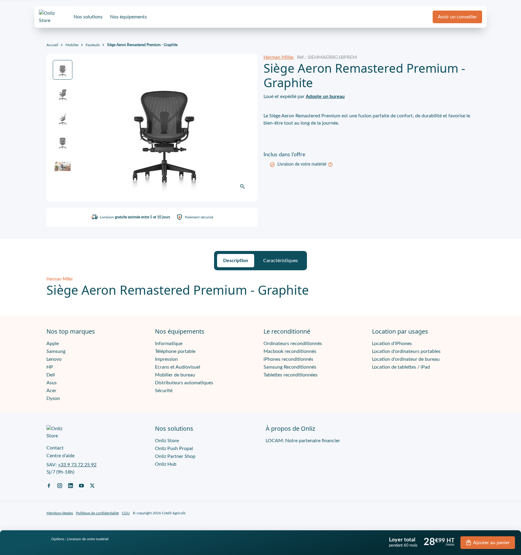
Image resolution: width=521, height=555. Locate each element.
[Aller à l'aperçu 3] (62, 118)
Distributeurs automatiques (184, 382)
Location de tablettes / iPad (401, 367)
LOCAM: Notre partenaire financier (303, 440)
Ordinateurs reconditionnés (293, 343)
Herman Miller (279, 57)
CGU (126, 513)
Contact (55, 448)
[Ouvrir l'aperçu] (242, 186)
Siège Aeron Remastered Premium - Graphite (142, 45)
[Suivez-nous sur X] (92, 485)
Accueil (52, 45)
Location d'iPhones (392, 343)
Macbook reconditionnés (290, 351)
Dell (50, 375)
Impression (166, 359)
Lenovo (54, 359)
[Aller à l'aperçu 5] (62, 166)
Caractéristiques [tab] (280, 260)
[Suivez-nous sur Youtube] (81, 485)
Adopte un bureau (325, 96)
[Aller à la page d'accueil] (52, 17)
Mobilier (72, 45)
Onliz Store (167, 440)
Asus (51, 382)
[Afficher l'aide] (330, 164)
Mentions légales (59, 513)
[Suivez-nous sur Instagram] (59, 485)
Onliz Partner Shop (175, 456)
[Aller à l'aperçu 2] (62, 93)
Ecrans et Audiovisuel (177, 367)
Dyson (53, 398)
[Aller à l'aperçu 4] (62, 142)
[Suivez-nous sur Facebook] (48, 485)
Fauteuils (93, 45)
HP (49, 367)
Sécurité (163, 390)
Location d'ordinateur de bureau (406, 359)
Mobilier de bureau (175, 375)
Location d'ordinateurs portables (406, 351)
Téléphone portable (175, 351)
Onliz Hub (165, 464)
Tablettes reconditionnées (290, 375)
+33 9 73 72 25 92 (77, 464)
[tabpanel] (260, 287)
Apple (52, 343)
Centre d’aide (60, 455)
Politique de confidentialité (97, 513)
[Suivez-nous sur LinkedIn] (70, 485)
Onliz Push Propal (174, 448)
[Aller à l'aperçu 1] (62, 69)
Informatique (168, 343)
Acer (51, 390)
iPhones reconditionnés (288, 359)
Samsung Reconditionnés (290, 367)
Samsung (55, 351)
